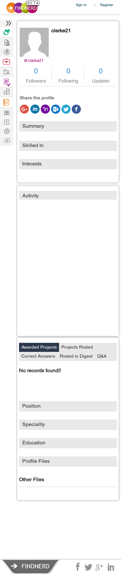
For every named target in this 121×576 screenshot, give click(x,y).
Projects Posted (77, 347)
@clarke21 (34, 60)
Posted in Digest (76, 356)
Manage (6, 82)
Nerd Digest (6, 112)
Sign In (81, 5)
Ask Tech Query (6, 131)
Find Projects (6, 71)
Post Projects (6, 42)
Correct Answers (38, 356)
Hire (6, 32)
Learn (6, 102)
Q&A (101, 356)
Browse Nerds (6, 51)
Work (6, 62)
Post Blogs (6, 140)
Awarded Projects (39, 347)
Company (6, 92)
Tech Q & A (6, 121)
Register (106, 5)
